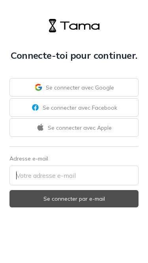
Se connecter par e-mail (74, 198)
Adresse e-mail (28, 158)
